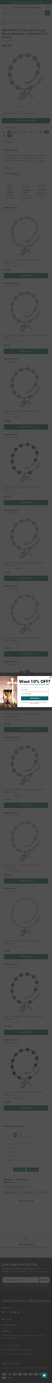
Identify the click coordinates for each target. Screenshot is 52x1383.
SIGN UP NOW (34, 698)
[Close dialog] (50, 677)
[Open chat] (44, 1375)
